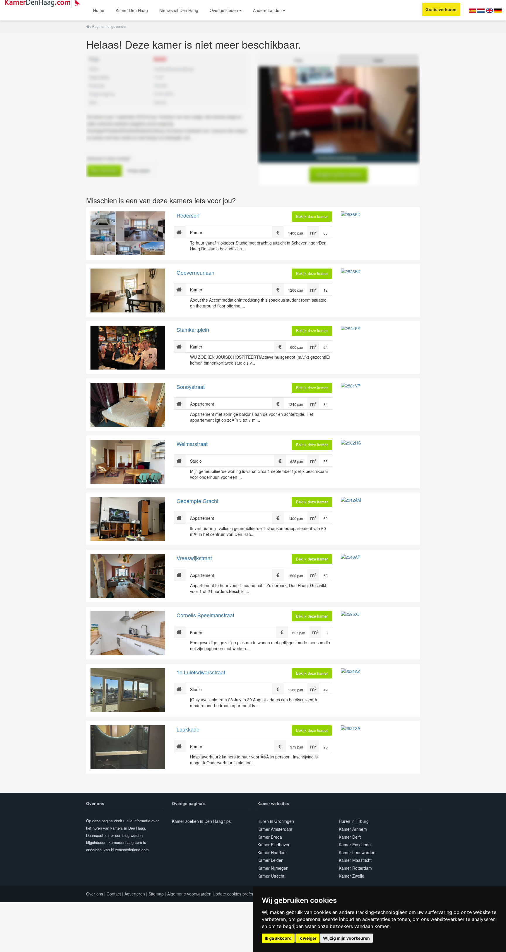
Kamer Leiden (270, 860)
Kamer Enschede (355, 844)
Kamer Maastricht (355, 860)
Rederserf (188, 215)
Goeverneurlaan (195, 272)
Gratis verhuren (441, 9)
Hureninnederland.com (130, 849)
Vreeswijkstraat (194, 558)
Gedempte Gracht (197, 501)
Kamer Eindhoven (273, 844)
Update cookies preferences (239, 894)
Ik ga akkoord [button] (278, 938)
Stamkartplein (193, 329)
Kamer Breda (269, 837)
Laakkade (188, 729)
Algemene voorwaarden (189, 894)
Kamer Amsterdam (274, 829)
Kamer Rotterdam (355, 868)
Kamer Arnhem (353, 829)
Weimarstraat (192, 443)
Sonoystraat (191, 386)
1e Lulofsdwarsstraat (201, 672)
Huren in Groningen (275, 821)
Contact (114, 894)
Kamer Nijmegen (272, 868)
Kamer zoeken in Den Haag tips (201, 821)
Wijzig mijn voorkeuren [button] (346, 938)
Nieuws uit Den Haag (178, 10)
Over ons (94, 894)
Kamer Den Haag (132, 10)
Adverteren (134, 894)
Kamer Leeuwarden (357, 852)
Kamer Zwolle (351, 876)
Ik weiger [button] (307, 938)
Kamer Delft (350, 837)
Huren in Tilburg (354, 821)
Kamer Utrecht (270, 876)
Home (98, 10)
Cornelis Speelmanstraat (205, 615)
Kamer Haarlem (272, 852)
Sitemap (156, 894)
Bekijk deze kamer (312, 216)
